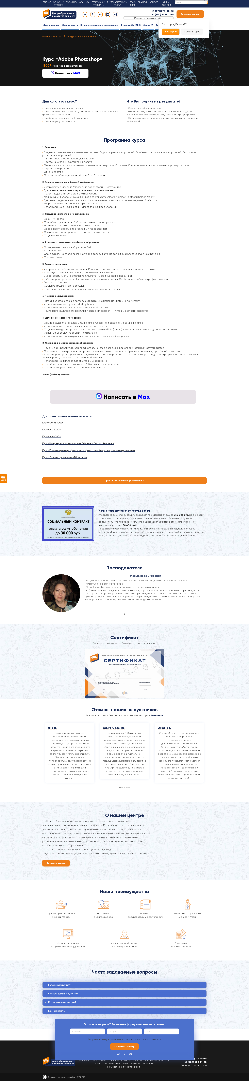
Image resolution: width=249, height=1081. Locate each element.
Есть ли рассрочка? (59, 985)
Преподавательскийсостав (117, 3)
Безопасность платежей (157, 1060)
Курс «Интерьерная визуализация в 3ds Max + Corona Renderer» (78, 443)
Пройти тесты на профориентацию (124, 480)
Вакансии (143, 2)
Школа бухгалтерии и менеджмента (99, 25)
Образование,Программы (98, 3)
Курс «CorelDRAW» (52, 422)
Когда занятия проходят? (62, 1002)
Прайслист (132, 3)
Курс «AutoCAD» (51, 436)
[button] (124, 614)
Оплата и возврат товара (116, 1064)
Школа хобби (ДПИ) (130, 25)
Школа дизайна (51, 25)
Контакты (154, 2)
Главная (47, 2)
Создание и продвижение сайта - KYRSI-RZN (66, 1077)
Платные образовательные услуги (125, 1060)
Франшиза (84, 2)
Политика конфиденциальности (123, 1067)
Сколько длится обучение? (63, 993)
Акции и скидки (166, 3)
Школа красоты (70, 25)
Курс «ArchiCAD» (51, 429)
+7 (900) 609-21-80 (163, 14)
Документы (71, 2)
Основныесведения (58, 3)
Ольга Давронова (170, 728)
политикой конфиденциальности (143, 1039)
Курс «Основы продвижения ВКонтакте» (64, 457)
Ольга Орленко (59, 728)
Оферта (97, 1064)
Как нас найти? (56, 1011)
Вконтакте (157, 715)
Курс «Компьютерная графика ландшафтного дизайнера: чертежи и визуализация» (88, 450)
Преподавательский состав (92, 1060)
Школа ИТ (148, 25)
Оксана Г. (109, 728)
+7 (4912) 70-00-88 (163, 11)
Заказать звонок (190, 14)
